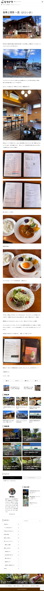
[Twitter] (12, 514)
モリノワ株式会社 (8, 585)
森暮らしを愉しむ (17, 585)
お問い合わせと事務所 (35, 585)
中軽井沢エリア (6, 458)
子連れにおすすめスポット (8, 429)
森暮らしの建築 (26, 429)
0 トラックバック (31, 477)
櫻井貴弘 (12, 497)
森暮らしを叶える (25, 585)
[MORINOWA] (7, 1)
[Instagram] (14, 514)
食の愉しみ (6, 16)
